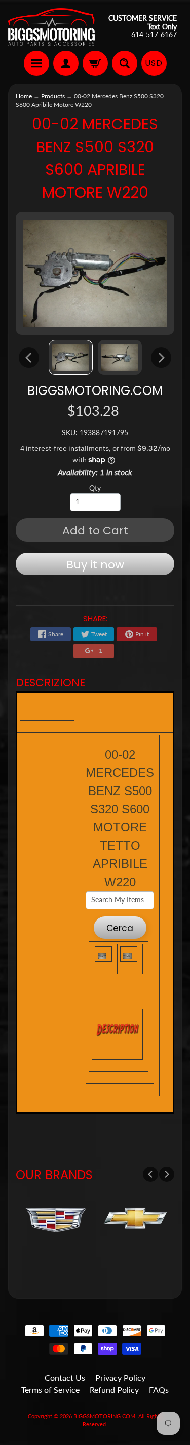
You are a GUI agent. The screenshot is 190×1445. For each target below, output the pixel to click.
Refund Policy (114, 1389)
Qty (95, 488)
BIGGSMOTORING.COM (95, 391)
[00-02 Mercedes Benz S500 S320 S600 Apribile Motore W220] (71, 357)
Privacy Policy (120, 1377)
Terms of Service (50, 1389)
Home (24, 96)
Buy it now (95, 565)
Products (53, 96)
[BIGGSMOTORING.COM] (51, 27)
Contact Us (65, 1377)
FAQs (159, 1389)
